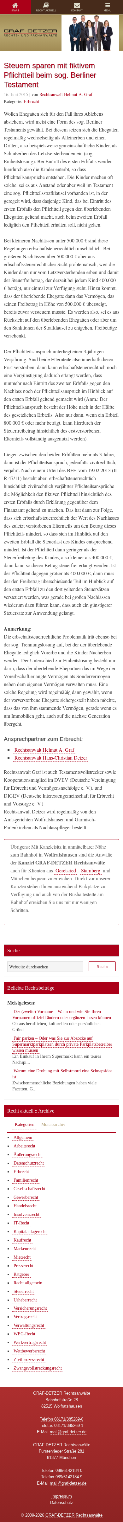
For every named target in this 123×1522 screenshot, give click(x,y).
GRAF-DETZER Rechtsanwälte (73, 1515)
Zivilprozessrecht (29, 1359)
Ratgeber (21, 1274)
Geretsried (66, 870)
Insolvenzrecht (26, 1214)
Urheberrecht (25, 1300)
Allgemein (23, 1137)
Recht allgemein (28, 1283)
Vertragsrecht (25, 1316)
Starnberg (90, 870)
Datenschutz (61, 1502)
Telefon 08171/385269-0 (61, 1419)
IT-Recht (21, 1223)
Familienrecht (26, 1180)
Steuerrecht (24, 1291)
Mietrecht (22, 1257)
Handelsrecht (25, 1206)
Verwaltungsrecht (29, 1325)
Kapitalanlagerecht (30, 1231)
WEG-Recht (24, 1334)
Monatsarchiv (53, 1124)
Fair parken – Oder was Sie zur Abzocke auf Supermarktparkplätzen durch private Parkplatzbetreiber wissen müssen (62, 1044)
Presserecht (23, 1265)
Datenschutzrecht (29, 1163)
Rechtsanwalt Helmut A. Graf (44, 749)
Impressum (61, 1496)
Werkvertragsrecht (30, 1342)
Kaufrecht (22, 1240)
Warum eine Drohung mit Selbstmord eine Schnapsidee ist (62, 1074)
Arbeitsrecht (24, 1146)
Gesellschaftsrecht (29, 1188)
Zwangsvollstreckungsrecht (38, 1368)
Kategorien (24, 1124)
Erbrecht (31, 101)
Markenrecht (25, 1248)
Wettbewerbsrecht (29, 1351)
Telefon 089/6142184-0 (61, 1470)
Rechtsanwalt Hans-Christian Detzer (51, 757)
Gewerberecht (26, 1197)
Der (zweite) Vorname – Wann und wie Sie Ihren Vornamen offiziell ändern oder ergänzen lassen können (61, 1014)
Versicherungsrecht (30, 1308)
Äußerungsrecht (28, 1154)
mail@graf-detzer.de (68, 1431)
